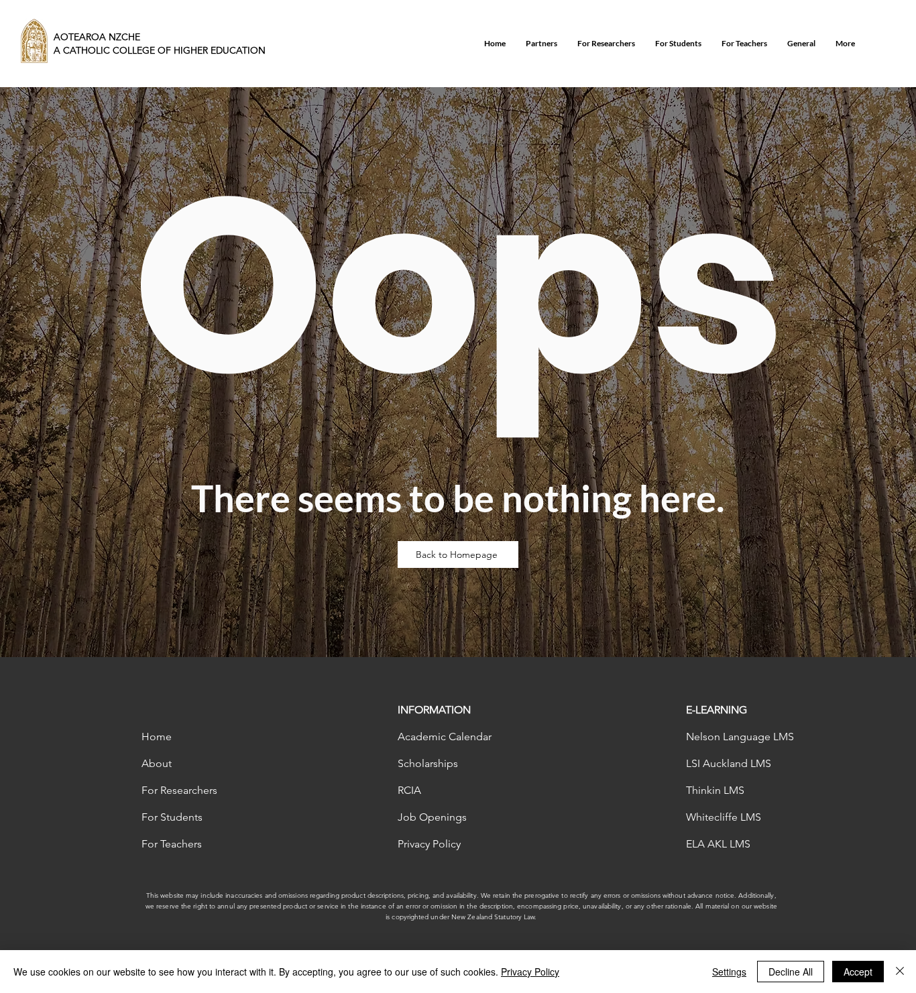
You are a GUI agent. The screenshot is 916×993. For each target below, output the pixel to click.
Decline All (790, 971)
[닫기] (900, 971)
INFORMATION (434, 709)
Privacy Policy (530, 971)
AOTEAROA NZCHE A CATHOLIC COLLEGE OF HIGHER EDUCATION (160, 43)
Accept (858, 971)
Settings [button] (729, 971)
